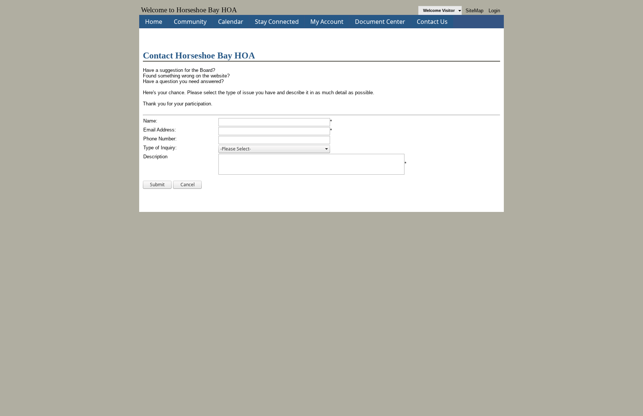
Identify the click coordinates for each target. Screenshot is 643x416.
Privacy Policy (247, 202)
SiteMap (474, 10)
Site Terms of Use (275, 202)
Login (494, 10)
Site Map (300, 202)
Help (314, 202)
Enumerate (492, 204)
